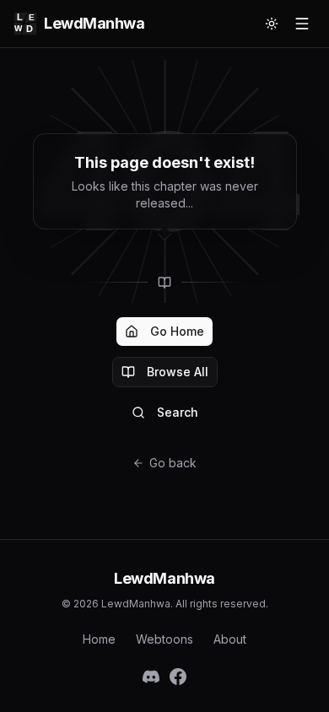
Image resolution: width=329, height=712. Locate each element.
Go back (173, 463)
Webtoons (164, 639)
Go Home (177, 331)
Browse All (177, 371)
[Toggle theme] (271, 23)
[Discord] (151, 676)
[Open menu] (302, 23)
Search (177, 412)
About (229, 639)
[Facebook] (178, 676)
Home (99, 639)
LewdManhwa (94, 23)
